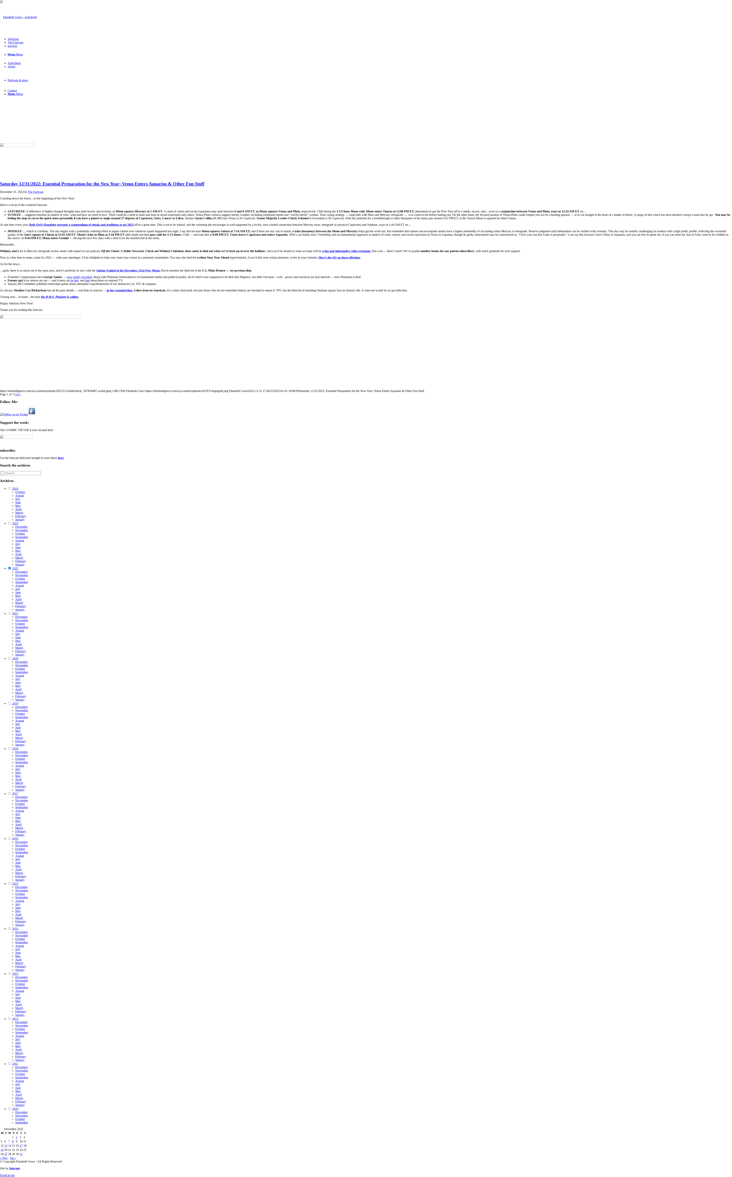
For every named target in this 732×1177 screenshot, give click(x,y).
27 (5, 1154)
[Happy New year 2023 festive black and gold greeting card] (17, 146)
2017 (15, 793)
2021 (15, 613)
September (21, 537)
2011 (15, 1063)
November (21, 530)
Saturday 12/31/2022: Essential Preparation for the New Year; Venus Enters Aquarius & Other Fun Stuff (102, 183)
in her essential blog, (119, 290)
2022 (15, 568)
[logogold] (18, 17)
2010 (15, 1108)
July (17, 499)
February (20, 516)
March (19, 512)
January (20, 519)
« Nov (4, 1158)
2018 (15, 748)
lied (87, 280)
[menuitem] (370, 39)
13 (5, 1145)
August (19, 495)
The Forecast (35, 191)
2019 (15, 703)
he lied (75, 280)
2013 (15, 973)
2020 (15, 658)
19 (2, 1149)
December (21, 526)
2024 (15, 488)
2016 (15, 838)
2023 (15, 523)
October (20, 492)
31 (21, 1154)
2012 (15, 1018)
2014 (15, 928)
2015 (15, 883)
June (18, 502)
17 (21, 1145)
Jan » (13, 1158)
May (18, 505)
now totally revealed (79, 277)
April (18, 509)
